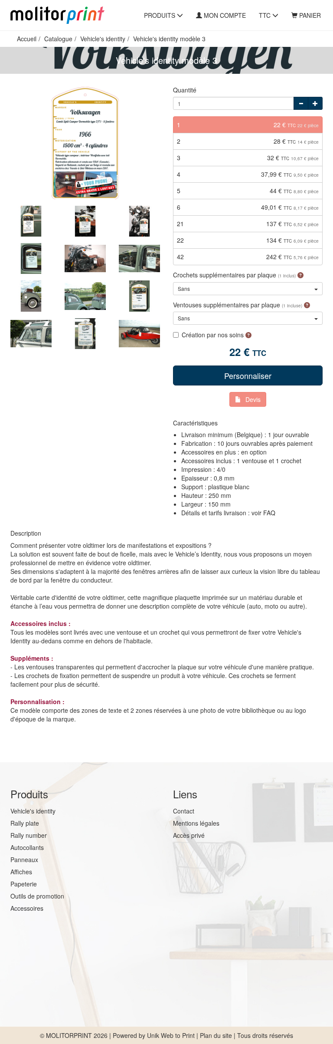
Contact (183, 811)
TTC (265, 15)
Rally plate (24, 823)
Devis (253, 399)
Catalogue (58, 38)
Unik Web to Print (171, 1035)
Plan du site (216, 1035)
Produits (160, 15)
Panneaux (24, 859)
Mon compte (225, 15)
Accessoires (26, 908)
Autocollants (27, 847)
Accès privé (189, 835)
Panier (310, 15)
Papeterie (23, 883)
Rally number (28, 835)
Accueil (26, 38)
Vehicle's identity (102, 38)
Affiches (21, 871)
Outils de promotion (37, 896)
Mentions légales (196, 823)
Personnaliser (247, 375)
